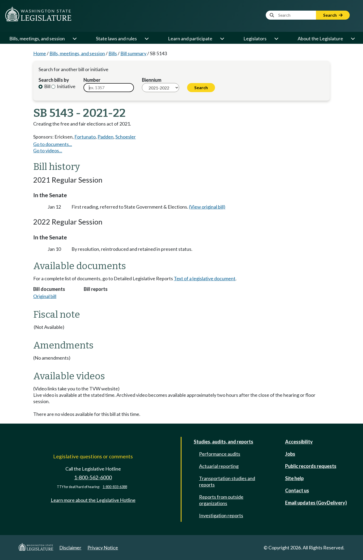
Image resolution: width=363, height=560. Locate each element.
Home (39, 53)
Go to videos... (47, 150)
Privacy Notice (102, 547)
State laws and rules (116, 38)
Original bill (44, 296)
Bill (46, 86)
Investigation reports (221, 515)
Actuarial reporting (219, 466)
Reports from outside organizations (221, 500)
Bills (112, 53)
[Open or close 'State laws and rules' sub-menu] (146, 38)
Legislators (255, 38)
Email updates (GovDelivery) (316, 503)
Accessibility (299, 442)
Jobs (290, 454)
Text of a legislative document (204, 278)
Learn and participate (190, 38)
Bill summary (133, 53)
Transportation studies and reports (227, 481)
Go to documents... (52, 144)
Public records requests (310, 466)
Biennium (151, 80)
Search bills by (54, 80)
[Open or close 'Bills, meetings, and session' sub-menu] (74, 38)
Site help (294, 478)
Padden (105, 137)
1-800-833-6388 (115, 487)
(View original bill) (207, 207)
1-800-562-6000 (93, 477)
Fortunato (85, 137)
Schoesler (125, 137)
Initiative (65, 86)
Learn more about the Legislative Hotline (93, 500)
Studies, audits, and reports (223, 442)
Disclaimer (70, 547)
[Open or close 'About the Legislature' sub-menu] (353, 38)
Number (91, 80)
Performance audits (219, 454)
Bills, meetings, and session (37, 38)
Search (330, 15)
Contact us (297, 490)
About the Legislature (320, 38)
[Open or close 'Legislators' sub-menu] (276, 38)
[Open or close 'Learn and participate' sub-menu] (222, 38)
